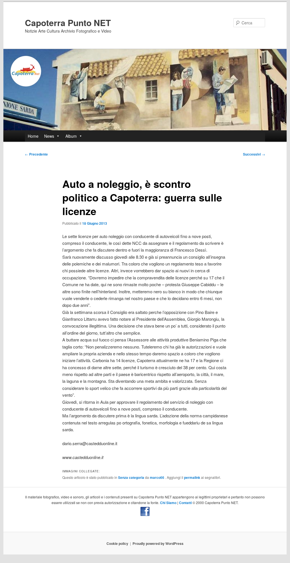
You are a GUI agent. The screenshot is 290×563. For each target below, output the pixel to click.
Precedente (36, 154)
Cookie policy (117, 543)
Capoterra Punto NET (68, 22)
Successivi (254, 154)
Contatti (185, 502)
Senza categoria (131, 477)
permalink (192, 477)
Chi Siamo (168, 502)
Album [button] (71, 136)
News (49, 136)
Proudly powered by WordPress (158, 543)
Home (33, 136)
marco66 (157, 477)
